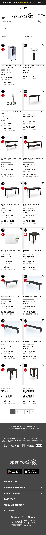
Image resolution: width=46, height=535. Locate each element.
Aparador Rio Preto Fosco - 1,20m (33, 112)
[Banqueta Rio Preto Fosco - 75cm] (34, 374)
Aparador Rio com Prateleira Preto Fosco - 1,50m (33, 158)
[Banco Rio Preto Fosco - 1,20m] (12, 285)
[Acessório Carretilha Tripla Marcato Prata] (12, 100)
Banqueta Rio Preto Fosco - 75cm (33, 386)
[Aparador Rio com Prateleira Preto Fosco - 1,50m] (34, 146)
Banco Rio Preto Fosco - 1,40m (32, 296)
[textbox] (21, 21)
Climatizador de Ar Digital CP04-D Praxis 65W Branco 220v (11, 66)
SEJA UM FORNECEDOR (14, 488)
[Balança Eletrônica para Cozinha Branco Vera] (12, 238)
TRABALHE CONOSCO (14, 505)
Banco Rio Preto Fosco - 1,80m (32, 341)
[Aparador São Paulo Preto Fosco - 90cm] (34, 192)
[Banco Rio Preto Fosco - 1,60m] (12, 329)
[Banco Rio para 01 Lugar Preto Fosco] (34, 238)
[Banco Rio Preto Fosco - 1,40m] (34, 285)
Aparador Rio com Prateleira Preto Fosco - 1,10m (11, 158)
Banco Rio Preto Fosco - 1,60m (10, 341)
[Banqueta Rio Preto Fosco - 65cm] (12, 374)
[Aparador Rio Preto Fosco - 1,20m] (34, 100)
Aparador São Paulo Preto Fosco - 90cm (33, 205)
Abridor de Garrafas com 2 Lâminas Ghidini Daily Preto (33, 66)
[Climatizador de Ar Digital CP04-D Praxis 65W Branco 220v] (12, 54)
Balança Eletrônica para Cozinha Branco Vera (10, 251)
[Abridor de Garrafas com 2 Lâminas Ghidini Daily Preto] (34, 54)
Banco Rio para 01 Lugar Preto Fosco (32, 251)
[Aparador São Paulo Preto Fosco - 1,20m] (12, 192)
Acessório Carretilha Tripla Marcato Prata (11, 112)
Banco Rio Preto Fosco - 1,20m (10, 296)
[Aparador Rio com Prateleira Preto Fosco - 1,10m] (12, 146)
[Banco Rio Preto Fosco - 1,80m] (34, 329)
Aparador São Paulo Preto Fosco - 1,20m (11, 205)
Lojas (24, 8)
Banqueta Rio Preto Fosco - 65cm (10, 386)
